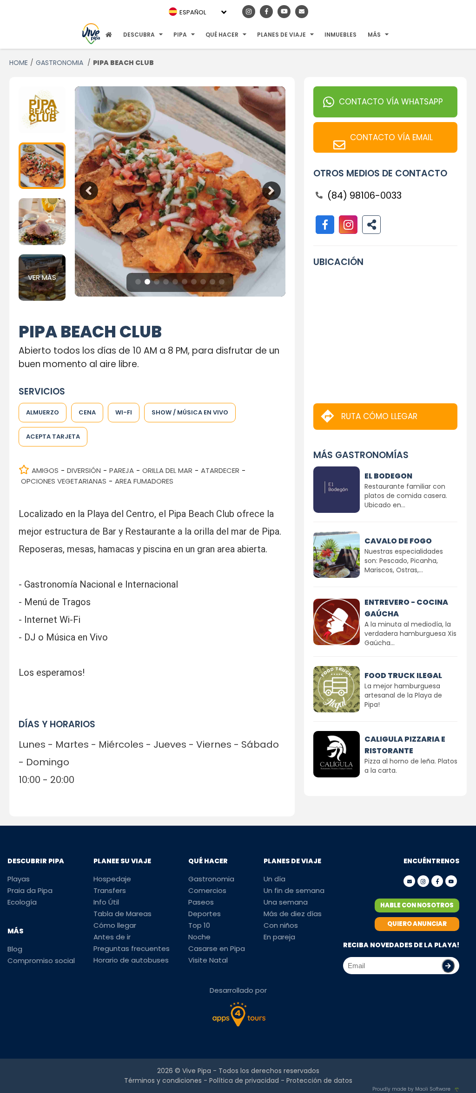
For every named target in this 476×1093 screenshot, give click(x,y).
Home (18, 62)
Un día (274, 879)
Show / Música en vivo (190, 412)
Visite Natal (208, 960)
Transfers (109, 890)
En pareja (279, 937)
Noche (199, 937)
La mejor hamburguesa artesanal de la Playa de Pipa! (403, 695)
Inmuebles (340, 35)
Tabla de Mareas (122, 913)
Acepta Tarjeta (53, 436)
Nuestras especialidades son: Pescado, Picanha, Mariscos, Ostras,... (403, 561)
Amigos (45, 470)
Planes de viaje (281, 35)
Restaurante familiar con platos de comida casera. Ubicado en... (405, 496)
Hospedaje (112, 879)
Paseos (201, 902)
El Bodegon (388, 476)
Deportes (204, 913)
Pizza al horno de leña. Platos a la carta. (410, 766)
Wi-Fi (123, 412)
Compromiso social (41, 960)
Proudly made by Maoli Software (411, 1089)
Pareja (121, 470)
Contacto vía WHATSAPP (391, 101)
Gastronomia (211, 879)
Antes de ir (112, 937)
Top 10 (199, 925)
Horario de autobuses (131, 960)
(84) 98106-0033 (364, 195)
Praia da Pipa (30, 890)
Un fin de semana (294, 890)
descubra (139, 35)
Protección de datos (319, 1080)
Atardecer (220, 470)
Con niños (281, 925)
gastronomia (60, 62)
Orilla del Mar (167, 470)
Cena (87, 412)
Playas (18, 879)
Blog (14, 949)
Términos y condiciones (163, 1080)
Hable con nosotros (417, 905)
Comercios (207, 890)
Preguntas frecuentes (131, 948)
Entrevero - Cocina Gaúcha (406, 608)
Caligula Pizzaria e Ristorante (404, 745)
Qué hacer (221, 35)
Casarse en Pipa (216, 948)
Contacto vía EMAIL (391, 137)
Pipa (180, 35)
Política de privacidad (244, 1080)
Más (374, 35)
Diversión (84, 470)
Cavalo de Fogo (398, 541)
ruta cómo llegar (379, 416)
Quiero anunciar (417, 923)
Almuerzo (42, 412)
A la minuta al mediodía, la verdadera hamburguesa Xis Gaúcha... (410, 633)
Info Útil (106, 902)
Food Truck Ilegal (403, 675)
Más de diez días (293, 913)
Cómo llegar (114, 925)
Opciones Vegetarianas (63, 481)
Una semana (286, 902)
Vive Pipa (196, 1070)
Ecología (22, 902)
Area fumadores (144, 481)
